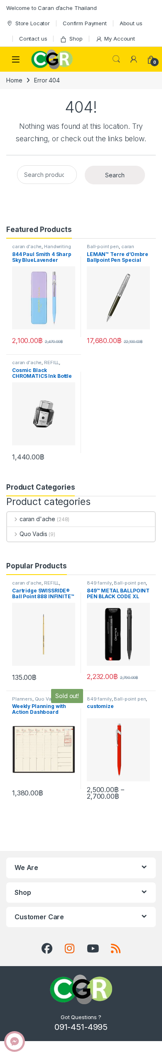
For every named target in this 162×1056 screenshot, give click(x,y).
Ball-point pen (103, 246)
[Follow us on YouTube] (93, 948)
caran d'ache (27, 246)
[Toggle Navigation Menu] (15, 59)
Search (116, 59)
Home (14, 80)
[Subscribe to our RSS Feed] (116, 948)
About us (131, 23)
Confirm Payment (85, 23)
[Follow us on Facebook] (47, 948)
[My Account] (133, 59)
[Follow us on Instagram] (70, 948)
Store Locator (32, 23)
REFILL (51, 362)
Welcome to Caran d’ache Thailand (51, 8)
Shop (75, 38)
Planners (22, 699)
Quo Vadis (33, 533)
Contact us (33, 38)
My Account (119, 38)
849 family (99, 583)
